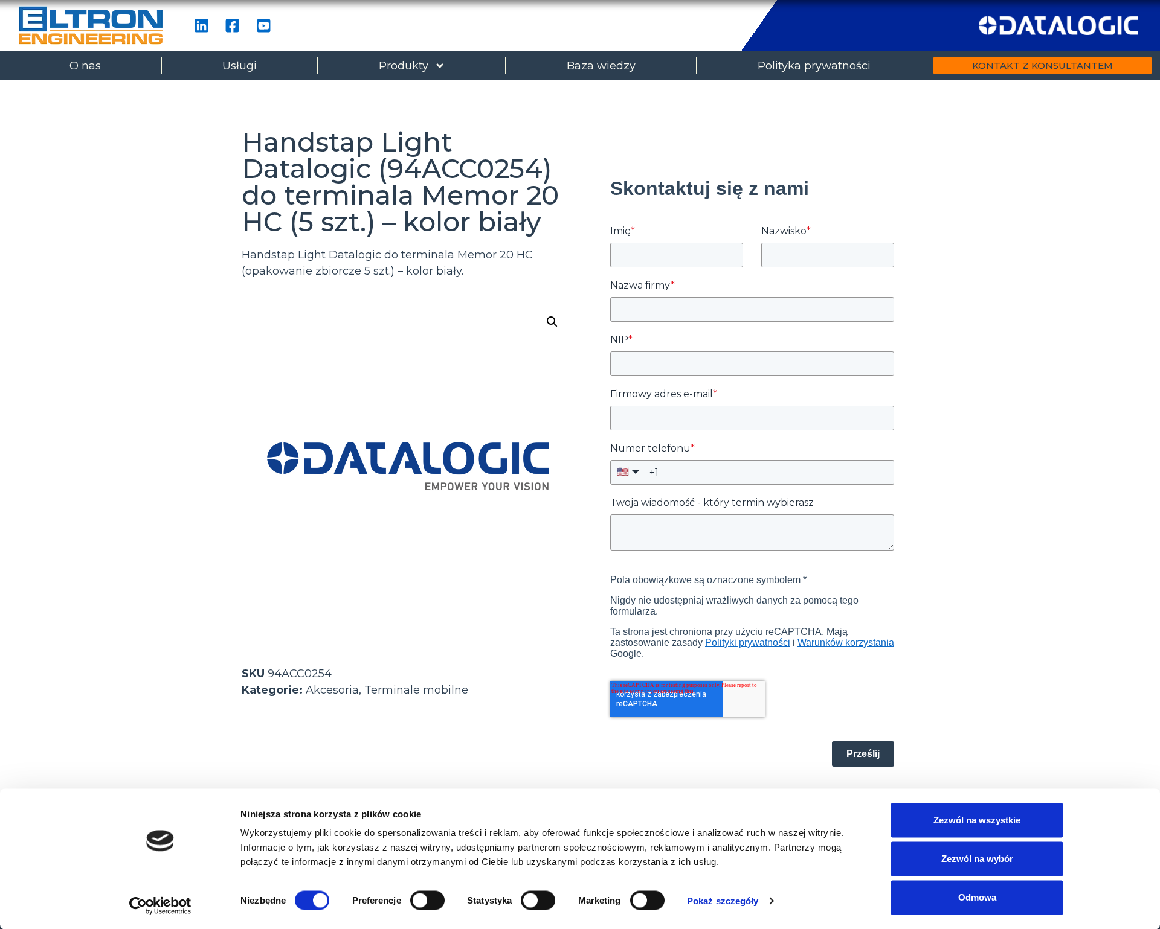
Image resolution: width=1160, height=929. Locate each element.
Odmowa (977, 897)
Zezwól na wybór (977, 859)
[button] (552, 322)
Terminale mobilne (416, 690)
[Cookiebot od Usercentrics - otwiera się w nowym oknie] (160, 905)
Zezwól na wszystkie (976, 820)
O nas (85, 65)
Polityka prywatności (814, 65)
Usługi (239, 65)
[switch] (427, 900)
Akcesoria (332, 690)
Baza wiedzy (601, 65)
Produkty (403, 65)
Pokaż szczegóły (723, 900)
